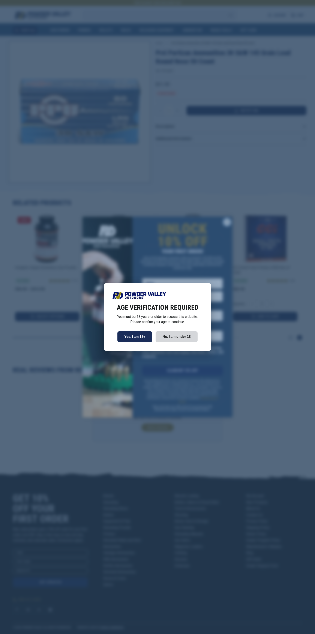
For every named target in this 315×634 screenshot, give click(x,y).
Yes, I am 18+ (134, 336)
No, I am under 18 (176, 336)
